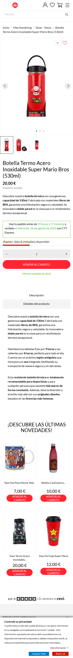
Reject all (60, 653)
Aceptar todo (39, 653)
